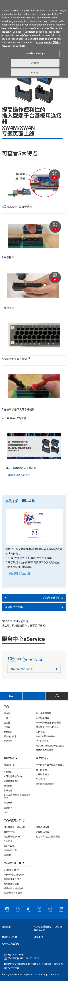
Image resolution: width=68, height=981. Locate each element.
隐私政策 (6, 926)
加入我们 (40, 779)
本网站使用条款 (9, 937)
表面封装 (8, 841)
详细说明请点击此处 (19, 475)
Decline (35, 62)
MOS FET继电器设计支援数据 (50, 745)
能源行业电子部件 (12, 879)
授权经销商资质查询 (45, 784)
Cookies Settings (35, 53)
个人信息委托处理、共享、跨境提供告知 (48, 928)
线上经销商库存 (43, 713)
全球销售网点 (42, 774)
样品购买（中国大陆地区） (48, 727)
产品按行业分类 (12, 863)
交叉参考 (8, 741)
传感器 (7, 727)
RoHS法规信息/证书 (45, 736)
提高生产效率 (10, 850)
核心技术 (8, 807)
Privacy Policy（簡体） (48, 42)
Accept (35, 72)
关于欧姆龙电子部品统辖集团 (50, 765)
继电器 (7, 713)
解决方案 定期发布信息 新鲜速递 (17, 796)
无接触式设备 (42, 832)
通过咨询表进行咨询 (21, 668)
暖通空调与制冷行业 (13, 888)
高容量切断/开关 (12, 836)
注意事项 (38, 937)
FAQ (11, 696)
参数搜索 (8, 731)
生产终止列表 (42, 718)
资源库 (7, 765)
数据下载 (9, 758)
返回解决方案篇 (14, 607)
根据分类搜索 (10, 736)
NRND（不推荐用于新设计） (48, 722)
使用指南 (8, 786)
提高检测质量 (42, 827)
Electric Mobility (11, 870)
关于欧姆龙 (41, 770)
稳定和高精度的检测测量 (48, 836)
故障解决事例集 (11, 781)
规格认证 (40, 732)
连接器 (7, 722)
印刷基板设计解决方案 (14, 827)
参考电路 (8, 790)
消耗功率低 (9, 832)
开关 (6, 718)
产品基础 (8, 772)
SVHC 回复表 (42, 741)
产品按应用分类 (12, 820)
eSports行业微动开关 (14, 874)
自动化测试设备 (11, 883)
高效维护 (8, 855)
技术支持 (8, 803)
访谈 (6, 812)
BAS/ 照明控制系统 (13, 893)
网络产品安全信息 (44, 750)
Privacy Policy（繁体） (13, 46)
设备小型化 (9, 845)
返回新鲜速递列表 (53, 597)
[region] (34, 39)
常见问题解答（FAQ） (13, 776)
